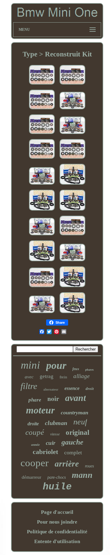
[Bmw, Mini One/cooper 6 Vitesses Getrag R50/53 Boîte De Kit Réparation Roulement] (72, 235)
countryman (74, 412)
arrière (67, 463)
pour (56, 365)
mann (82, 475)
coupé (34, 432)
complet (73, 452)
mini (30, 365)
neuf (80, 421)
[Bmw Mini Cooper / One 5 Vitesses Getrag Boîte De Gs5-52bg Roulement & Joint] (72, 261)
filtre (28, 386)
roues (89, 466)
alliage (81, 376)
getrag (46, 376)
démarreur (31, 477)
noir (53, 398)
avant (75, 398)
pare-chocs (56, 477)
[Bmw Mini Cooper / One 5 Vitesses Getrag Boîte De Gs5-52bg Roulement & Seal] (42, 313)
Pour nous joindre (57, 522)
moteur (40, 410)
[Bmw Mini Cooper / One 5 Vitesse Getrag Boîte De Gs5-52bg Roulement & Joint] (72, 109)
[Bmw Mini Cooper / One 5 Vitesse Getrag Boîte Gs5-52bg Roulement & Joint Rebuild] (42, 235)
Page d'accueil (57, 512)
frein (63, 377)
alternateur (50, 389)
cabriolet (45, 452)
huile (57, 486)
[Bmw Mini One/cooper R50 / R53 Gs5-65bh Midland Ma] (72, 287)
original (77, 432)
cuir (50, 443)
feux (75, 369)
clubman (56, 423)
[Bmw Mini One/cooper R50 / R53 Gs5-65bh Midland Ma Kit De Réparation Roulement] (42, 261)
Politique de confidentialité (57, 532)
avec (29, 376)
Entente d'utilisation (57, 541)
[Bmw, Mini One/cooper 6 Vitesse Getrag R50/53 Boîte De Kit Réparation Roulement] (42, 85)
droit (90, 388)
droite (33, 423)
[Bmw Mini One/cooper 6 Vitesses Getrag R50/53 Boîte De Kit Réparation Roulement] (42, 287)
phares (89, 369)
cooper (34, 462)
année (35, 444)
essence (71, 388)
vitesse (55, 434)
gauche (72, 442)
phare (34, 400)
